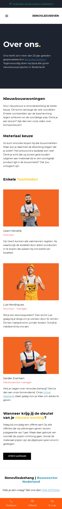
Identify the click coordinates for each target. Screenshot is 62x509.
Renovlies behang (35, 59)
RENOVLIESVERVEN (45, 15)
